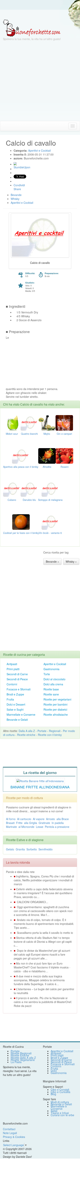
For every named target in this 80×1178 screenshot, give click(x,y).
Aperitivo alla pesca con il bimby (20, 467)
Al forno (11, 819)
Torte (46, 674)
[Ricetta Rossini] (64, 455)
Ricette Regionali (21, 1053)
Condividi (19, 185)
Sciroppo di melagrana (50, 500)
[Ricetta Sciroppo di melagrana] (50, 488)
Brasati (10, 823)
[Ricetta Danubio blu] (29, 488)
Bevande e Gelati (17, 719)
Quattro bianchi (29, 434)
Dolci (54, 1071)
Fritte (19, 823)
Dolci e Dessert (16, 704)
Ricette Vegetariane (23, 1060)
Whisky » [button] (71, 561)
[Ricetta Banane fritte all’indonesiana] (40, 781)
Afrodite (47, 467)
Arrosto (50, 819)
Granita (20, 849)
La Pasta (16, 1062)
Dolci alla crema (53, 684)
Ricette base (51, 689)
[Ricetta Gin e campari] (64, 422)
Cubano (12, 500)
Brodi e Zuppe (15, 694)
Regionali (54, 731)
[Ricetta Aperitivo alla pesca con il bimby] (21, 455)
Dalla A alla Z (27, 731)
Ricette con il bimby (50, 735)
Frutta (10, 699)
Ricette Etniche (20, 1055)
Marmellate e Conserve (21, 714)
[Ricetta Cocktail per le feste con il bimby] (21, 521)
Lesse (39, 827)
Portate (41, 731)
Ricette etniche (26, 735)
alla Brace (63, 819)
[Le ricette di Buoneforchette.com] (40, 14)
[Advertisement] (40, 81)
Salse (54, 1111)
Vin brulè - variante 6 (50, 533)
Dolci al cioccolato (54, 679)
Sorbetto (31, 849)
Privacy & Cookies (14, 1137)
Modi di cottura (60, 1102)
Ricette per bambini (55, 704)
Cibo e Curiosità (60, 1092)
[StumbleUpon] (15, 163)
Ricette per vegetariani (57, 699)
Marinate (11, 827)
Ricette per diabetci (55, 709)
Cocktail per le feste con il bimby (21, 533)
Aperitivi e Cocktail (54, 664)
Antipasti (12, 664)
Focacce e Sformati (18, 689)
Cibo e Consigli (60, 1089)
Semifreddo (45, 849)
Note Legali (10, 1133)
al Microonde (26, 827)
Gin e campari (64, 434)
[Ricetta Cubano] (12, 488)
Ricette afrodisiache (55, 714)
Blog (53, 1094)
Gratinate (44, 823)
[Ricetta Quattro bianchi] (29, 422)
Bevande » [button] (52, 561)
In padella (58, 823)
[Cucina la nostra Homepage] (4, 125)
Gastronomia (51, 669)
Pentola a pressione (57, 827)
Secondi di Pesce (17, 679)
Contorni (12, 684)
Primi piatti (13, 669)
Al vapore (38, 819)
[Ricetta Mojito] (47, 422)
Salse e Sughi (15, 709)
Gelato (10, 849)
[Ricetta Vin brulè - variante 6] (50, 521)
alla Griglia (30, 823)
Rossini (65, 467)
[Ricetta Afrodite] (47, 455)
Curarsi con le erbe (62, 1115)
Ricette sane (51, 694)
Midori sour (12, 434)
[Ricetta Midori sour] (12, 422)
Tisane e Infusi (60, 1113)
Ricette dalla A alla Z (23, 1058)
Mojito (46, 434)
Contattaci (9, 1129)
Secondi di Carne (17, 674)
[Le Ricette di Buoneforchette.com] (32, 28)
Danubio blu (29, 500)
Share (17, 189)
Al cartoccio (24, 819)
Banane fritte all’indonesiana (40, 786)
